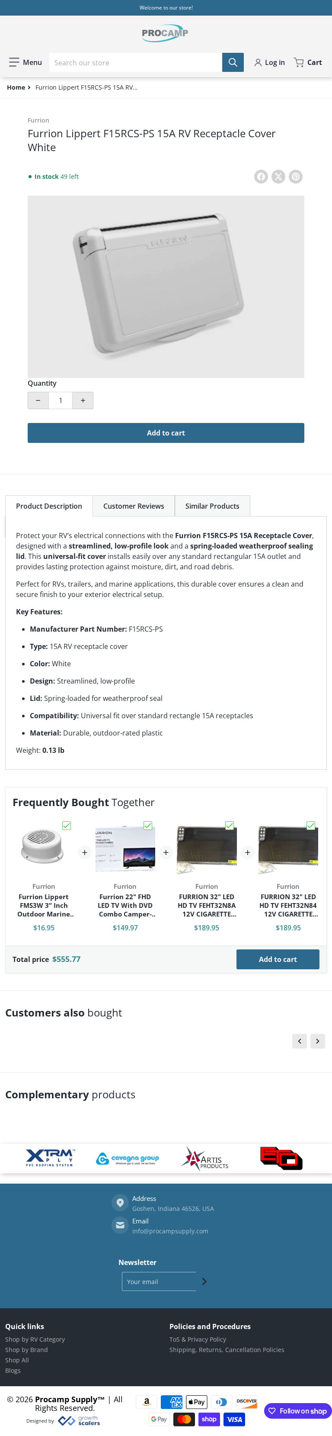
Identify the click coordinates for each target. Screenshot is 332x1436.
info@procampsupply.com (170, 1231)
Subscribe (204, 1281)
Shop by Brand (26, 1350)
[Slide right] (317, 1041)
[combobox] (146, 62)
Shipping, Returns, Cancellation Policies (226, 1350)
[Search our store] (233, 62)
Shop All (17, 1360)
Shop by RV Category (35, 1339)
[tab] (49, 505)
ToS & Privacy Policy (197, 1339)
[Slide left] (299, 1041)
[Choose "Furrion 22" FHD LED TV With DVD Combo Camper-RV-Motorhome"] (148, 825)
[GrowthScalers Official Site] (78, 1420)
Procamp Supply (66, 1399)
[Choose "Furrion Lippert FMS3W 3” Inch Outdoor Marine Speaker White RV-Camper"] (66, 825)
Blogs (13, 1370)
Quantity (42, 383)
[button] (25, 62)
